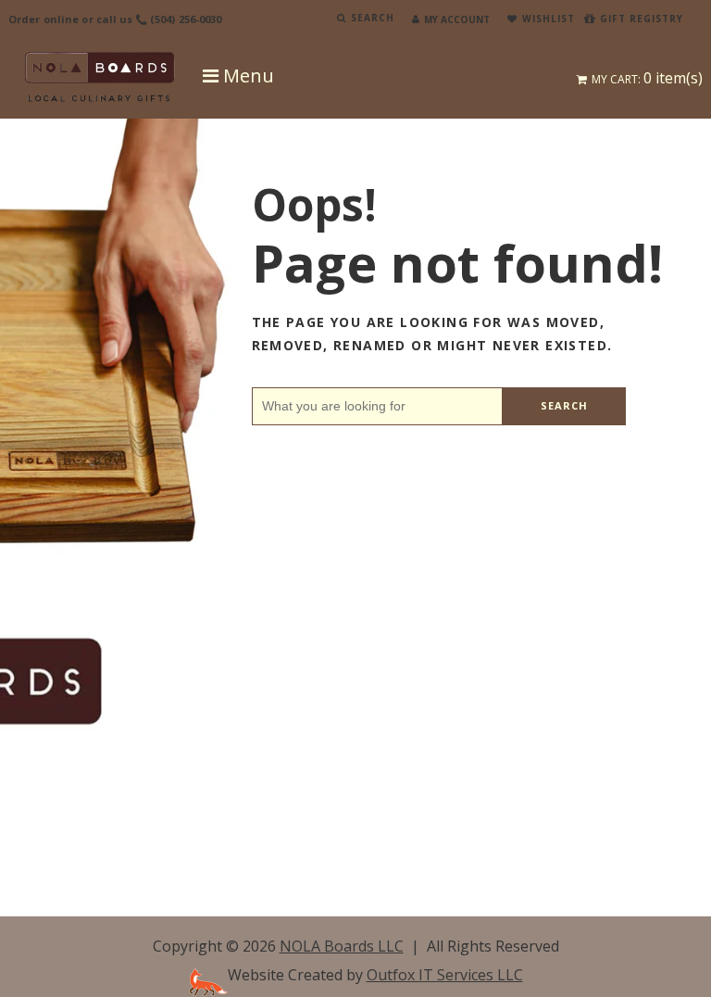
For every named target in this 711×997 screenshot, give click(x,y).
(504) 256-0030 (186, 19)
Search (565, 405)
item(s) (647, 78)
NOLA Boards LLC (342, 946)
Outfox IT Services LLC (445, 975)
